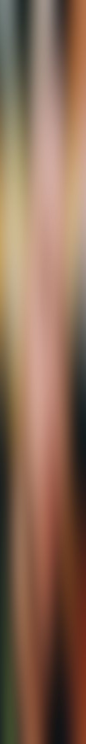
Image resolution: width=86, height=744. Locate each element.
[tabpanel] (43, 561)
